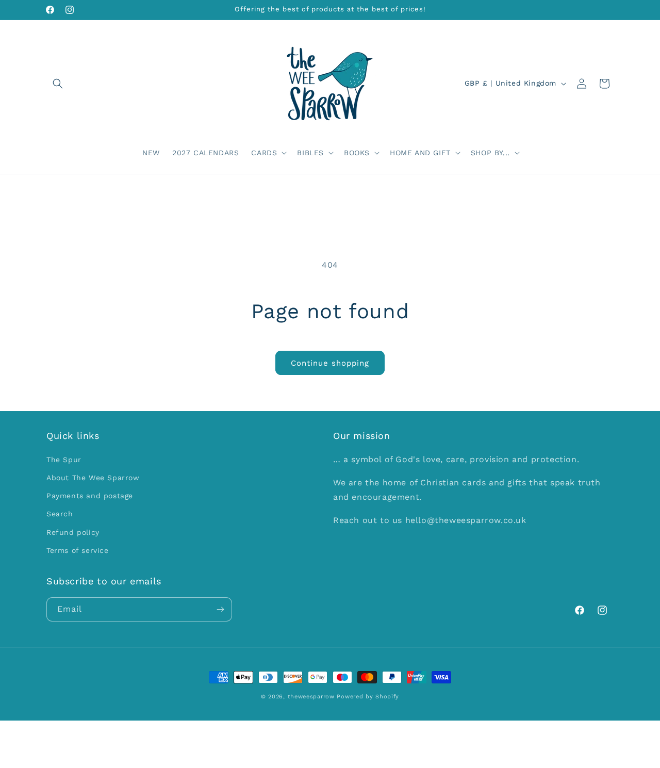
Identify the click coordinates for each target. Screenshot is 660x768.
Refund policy (73, 532)
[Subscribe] (220, 609)
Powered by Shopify (368, 696)
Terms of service (77, 550)
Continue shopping (330, 363)
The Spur (63, 459)
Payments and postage (89, 496)
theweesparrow (311, 696)
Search (59, 514)
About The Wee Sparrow (93, 477)
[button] (57, 83)
